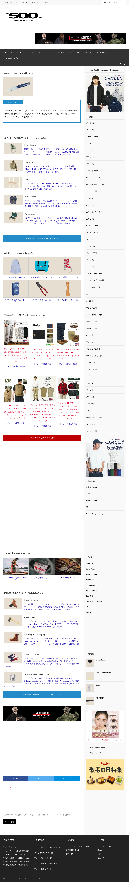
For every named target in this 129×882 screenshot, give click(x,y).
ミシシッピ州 (91, 370)
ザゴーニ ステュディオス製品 (77, 846)
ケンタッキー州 (92, 226)
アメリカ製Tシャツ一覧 (43, 853)
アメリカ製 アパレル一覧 (15, 277)
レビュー (35, 3)
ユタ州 (88, 411)
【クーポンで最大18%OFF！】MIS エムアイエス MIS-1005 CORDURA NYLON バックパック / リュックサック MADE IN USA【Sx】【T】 (15, 412)
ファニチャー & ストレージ (61, 52)
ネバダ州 (89, 301)
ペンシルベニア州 (93, 349)
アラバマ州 (90, 150)
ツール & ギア (101, 52)
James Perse (90, 569)
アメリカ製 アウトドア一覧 (41, 277)
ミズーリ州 (90, 376)
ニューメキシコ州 (93, 287)
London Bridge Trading (94, 514)
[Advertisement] (41, 475)
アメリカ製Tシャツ (41, 578)
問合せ (24, 3)
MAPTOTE (90, 612)
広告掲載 (69, 854)
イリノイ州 (90, 164)
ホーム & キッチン (12, 58)
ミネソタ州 (90, 383)
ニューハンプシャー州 (95, 280)
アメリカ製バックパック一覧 (45, 864)
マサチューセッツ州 (94, 356)
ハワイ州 (89, 335)
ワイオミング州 (92, 424)
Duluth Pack (90, 580)
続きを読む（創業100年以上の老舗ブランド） (43, 694)
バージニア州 (91, 321)
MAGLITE (100, 698)
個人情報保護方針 (73, 850)
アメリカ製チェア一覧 (43, 869)
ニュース (46, 3)
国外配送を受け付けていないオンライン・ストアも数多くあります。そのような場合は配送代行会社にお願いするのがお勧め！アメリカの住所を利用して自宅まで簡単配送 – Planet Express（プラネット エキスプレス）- (41, 114)
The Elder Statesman (93, 607)
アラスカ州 (90, 143)
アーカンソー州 (92, 137)
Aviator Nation (91, 487)
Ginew (88, 494)
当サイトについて (11, 3)
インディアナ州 (92, 171)
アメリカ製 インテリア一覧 (68, 277)
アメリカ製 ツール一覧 (42, 300)
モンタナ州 (90, 404)
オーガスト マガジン (94, 753)
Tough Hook (90, 585)
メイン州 (89, 390)
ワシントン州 (91, 431)
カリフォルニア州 (93, 212)
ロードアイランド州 (94, 417)
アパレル (20, 52)
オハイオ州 (90, 198)
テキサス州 (90, 260)
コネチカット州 (92, 232)
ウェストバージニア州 (95, 184)
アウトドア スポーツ (37, 52)
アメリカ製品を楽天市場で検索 (42, 438)
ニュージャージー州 (94, 274)
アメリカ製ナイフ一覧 (43, 858)
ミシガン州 (90, 363)
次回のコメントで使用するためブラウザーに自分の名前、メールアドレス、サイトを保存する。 (39, 815)
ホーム (9, 52)
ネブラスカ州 (91, 308)
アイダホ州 (90, 130)
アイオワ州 (90, 123)
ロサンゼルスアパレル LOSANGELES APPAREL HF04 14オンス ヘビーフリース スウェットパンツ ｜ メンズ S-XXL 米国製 (16, 355)
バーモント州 (91, 328)
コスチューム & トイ (83, 52)
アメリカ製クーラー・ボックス (15, 578)
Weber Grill (100, 660)
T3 (87, 507)
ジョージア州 (91, 253)
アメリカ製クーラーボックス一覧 (47, 847)
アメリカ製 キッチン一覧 (68, 300)
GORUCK (89, 564)
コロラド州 (90, 239)
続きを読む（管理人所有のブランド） (42, 238)
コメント (7, 787)
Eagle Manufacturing (103, 673)
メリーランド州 (92, 397)
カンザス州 (90, 219)
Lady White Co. (92, 591)
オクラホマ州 (91, 191)
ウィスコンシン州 (93, 178)
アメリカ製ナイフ (68, 578)
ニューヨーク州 (92, 294)
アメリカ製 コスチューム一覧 (15, 300)
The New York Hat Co (94, 601)
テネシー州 (90, 267)
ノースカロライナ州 (94, 315)
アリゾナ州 (90, 157)
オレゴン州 (90, 205)
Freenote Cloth (91, 500)
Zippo (98, 685)
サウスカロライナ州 (94, 246)
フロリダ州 (90, 342)
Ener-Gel (89, 596)
